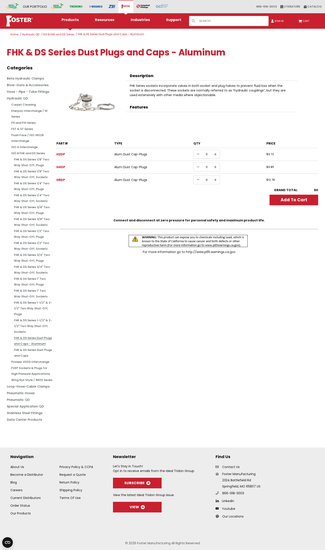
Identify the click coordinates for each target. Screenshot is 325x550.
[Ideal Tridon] (57, 6)
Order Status (20, 505)
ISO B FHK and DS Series (58, 34)
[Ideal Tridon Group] (12, 6)
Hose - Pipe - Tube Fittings (28, 91)
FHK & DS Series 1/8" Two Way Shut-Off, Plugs (31, 162)
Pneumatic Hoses (21, 393)
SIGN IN (279, 21)
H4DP (60, 167)
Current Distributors (25, 498)
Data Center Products (24, 419)
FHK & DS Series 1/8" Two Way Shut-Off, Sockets (31, 174)
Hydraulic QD (30, 34)
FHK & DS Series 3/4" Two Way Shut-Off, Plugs (32, 258)
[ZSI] (112, 7)
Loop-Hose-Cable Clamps (28, 386)
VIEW (134, 507)
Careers (16, 490)
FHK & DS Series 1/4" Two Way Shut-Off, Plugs (31, 186)
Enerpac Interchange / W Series (29, 114)
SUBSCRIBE (134, 482)
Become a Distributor (26, 474)
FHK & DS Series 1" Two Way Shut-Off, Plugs (30, 282)
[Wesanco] (95, 6)
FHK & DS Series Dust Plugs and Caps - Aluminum (111, 34)
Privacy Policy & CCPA (76, 467)
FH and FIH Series (23, 123)
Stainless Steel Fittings (24, 413)
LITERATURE (291, 6)
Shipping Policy (70, 490)
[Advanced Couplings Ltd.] (162, 6)
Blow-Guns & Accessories (28, 85)
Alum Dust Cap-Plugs (130, 154)
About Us (17, 467)
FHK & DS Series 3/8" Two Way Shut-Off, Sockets (32, 222)
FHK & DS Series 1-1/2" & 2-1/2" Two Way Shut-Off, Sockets (33, 326)
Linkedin (228, 501)
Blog (13, 482)
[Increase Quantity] (215, 154)
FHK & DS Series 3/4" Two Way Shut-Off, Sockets (32, 270)
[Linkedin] (218, 500)
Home (14, 34)
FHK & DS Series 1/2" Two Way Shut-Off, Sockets (31, 246)
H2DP (60, 154)
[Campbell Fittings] (143, 7)
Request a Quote (72, 474)
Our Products (20, 513)
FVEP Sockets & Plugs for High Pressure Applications (30, 371)
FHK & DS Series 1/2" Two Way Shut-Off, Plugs (31, 234)
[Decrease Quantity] (198, 154)
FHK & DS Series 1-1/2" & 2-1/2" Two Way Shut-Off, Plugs (33, 308)
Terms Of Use (70, 498)
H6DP (60, 180)
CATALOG (314, 6)
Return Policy (69, 482)
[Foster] (125, 7)
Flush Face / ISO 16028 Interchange (27, 138)
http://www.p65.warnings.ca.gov (210, 252)
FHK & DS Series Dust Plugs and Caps (33, 353)
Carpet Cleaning (23, 105)
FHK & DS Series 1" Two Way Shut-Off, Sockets (31, 294)
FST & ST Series (22, 129)
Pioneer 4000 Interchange (30, 362)
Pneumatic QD (18, 400)
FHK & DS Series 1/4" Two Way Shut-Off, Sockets (31, 198)
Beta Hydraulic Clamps (25, 78)
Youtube (228, 508)
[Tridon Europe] (76, 6)
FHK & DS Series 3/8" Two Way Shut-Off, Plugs (32, 210)
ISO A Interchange (24, 147)
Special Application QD (25, 406)
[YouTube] (218, 508)
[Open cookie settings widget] (7, 542)
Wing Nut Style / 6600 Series (31, 380)
